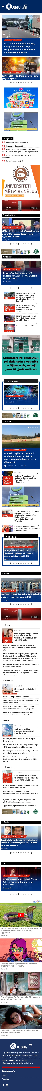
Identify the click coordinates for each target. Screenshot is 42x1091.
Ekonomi (10, 395)
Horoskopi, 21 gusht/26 (14, 146)
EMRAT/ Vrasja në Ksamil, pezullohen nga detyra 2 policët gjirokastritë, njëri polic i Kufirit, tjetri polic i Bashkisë (26, 297)
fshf (4, 531)
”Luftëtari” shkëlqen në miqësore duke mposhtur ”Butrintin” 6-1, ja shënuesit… (25, 479)
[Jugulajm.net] (16, 6)
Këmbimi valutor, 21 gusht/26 (17, 142)
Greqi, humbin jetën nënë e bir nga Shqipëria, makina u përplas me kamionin (20, 844)
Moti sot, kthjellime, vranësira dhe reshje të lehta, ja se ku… (24, 731)
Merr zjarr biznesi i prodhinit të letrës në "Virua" (9, 309)
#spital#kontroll (10, 693)
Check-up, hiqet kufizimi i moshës (25, 690)
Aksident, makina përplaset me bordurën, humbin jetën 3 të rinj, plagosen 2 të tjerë (18, 595)
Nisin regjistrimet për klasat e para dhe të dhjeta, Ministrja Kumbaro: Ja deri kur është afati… (26, 637)
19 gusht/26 (9, 331)
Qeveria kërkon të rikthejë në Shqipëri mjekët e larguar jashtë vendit (7, 778)
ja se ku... (7, 735)
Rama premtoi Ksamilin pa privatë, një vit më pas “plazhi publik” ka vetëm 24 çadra (20, 46)
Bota (14, 839)
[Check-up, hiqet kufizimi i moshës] (7, 689)
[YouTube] (7, 1085)
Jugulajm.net (12, 463)
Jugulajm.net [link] (7, 1053)
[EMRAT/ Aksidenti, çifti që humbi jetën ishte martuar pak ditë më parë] (9, 318)
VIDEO (30, 544)
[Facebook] (3, 1085)
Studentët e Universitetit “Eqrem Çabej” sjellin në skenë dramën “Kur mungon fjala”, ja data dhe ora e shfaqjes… (20, 672)
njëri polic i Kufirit (9, 298)
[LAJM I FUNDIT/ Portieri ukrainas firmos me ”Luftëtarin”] (21, 436)
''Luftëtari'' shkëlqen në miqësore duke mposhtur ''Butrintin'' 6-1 (8, 480)
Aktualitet (7, 72)
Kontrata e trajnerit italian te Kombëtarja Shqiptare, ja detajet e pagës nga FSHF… (27, 528)
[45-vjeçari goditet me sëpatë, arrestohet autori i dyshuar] (21, 68)
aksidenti (8, 321)
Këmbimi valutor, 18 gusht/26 (16, 399)
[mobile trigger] (4, 6)
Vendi (24, 40)
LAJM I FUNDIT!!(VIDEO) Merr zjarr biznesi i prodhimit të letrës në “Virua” (25, 308)
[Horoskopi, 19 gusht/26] (9, 328)
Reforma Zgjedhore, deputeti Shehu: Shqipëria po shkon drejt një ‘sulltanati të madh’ (20, 276)
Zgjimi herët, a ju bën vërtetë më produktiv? (19, 806)
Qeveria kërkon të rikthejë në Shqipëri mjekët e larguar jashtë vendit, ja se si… (26, 778)
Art (12, 875)
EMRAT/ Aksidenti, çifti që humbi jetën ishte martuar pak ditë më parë (26, 318)
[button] (22, 17)
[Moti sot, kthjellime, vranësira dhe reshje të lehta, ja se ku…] (7, 730)
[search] (38, 7)
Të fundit (8, 40)
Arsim (6, 875)
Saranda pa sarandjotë (14, 161)
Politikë (7, 269)
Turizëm (17, 40)
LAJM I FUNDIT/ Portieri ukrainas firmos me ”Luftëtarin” (17, 456)
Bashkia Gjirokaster (7, 515)
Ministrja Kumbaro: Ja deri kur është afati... (7, 640)
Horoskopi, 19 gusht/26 (24, 326)
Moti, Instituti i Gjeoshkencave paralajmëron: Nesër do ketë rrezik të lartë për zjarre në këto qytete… (20, 759)
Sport (7, 449)
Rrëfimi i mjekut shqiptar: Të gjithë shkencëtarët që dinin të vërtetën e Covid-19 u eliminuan (20, 793)
